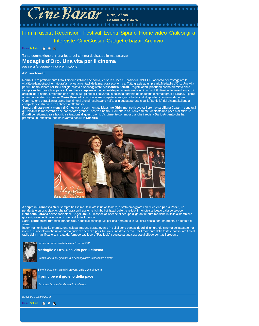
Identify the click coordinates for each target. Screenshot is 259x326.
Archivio (153, 41)
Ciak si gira (182, 33)
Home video (153, 33)
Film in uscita (37, 33)
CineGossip (90, 41)
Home (25, 48)
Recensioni (68, 33)
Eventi (111, 33)
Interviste (64, 41)
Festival (92, 33)
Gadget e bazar (124, 41)
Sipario (128, 33)
